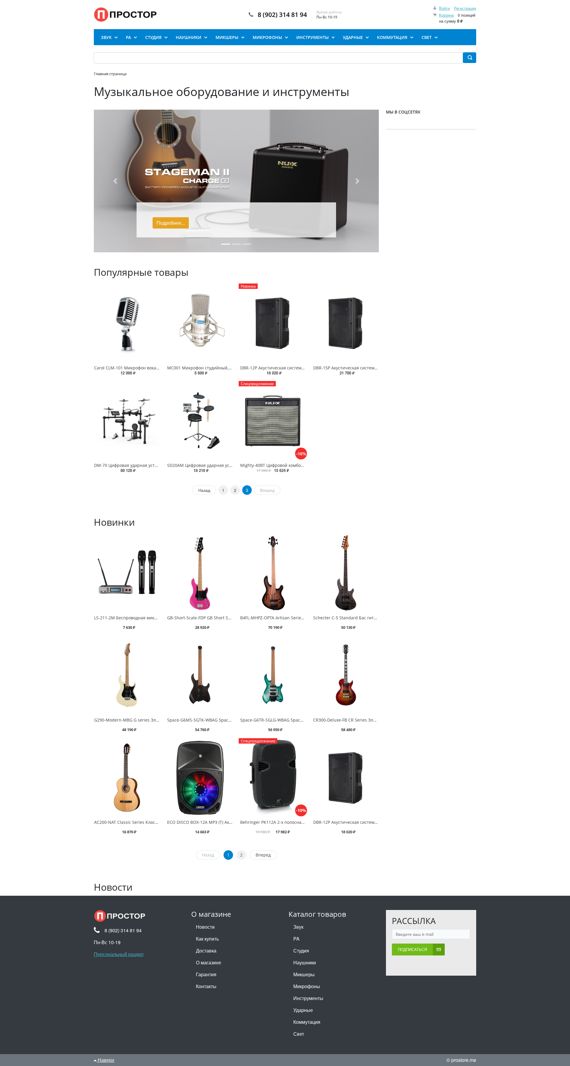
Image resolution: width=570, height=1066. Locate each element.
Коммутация (306, 1021)
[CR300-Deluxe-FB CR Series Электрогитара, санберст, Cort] (346, 675)
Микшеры (304, 974)
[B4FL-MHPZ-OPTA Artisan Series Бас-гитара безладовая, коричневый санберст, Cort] (272, 573)
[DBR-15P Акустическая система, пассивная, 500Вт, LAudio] (346, 323)
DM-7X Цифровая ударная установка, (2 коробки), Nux (149, 465)
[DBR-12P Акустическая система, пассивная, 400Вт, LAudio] (346, 777)
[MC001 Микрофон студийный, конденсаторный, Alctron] (199, 323)
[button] (115, 181)
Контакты (206, 986)
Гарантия (206, 974)
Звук (298, 926)
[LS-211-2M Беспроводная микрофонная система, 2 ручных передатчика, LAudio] (126, 573)
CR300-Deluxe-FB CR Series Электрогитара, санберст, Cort (371, 720)
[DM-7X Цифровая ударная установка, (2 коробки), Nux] (126, 420)
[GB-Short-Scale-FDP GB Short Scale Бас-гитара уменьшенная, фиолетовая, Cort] (199, 573)
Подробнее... (170, 222)
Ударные (303, 1010)
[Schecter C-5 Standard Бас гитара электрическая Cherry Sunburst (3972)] (346, 573)
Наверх (105, 1059)
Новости (205, 926)
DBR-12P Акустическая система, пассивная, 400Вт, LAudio (298, 368)
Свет (298, 1033)
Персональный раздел (118, 954)
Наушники (304, 962)
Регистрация (465, 8)
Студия (301, 950)
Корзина (446, 15)
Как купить (207, 938)
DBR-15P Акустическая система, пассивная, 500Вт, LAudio (371, 368)
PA (296, 938)
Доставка (206, 950)
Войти (444, 8)
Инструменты (308, 998)
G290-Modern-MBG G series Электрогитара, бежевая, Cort (152, 720)
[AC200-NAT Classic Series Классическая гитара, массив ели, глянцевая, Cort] (126, 777)
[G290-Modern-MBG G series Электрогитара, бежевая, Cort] (126, 675)
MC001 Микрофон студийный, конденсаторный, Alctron (224, 368)
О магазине (208, 962)
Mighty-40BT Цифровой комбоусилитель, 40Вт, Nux (291, 465)
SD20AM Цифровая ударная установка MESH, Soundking (224, 465)
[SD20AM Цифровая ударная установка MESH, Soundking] (199, 420)
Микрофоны (306, 986)
